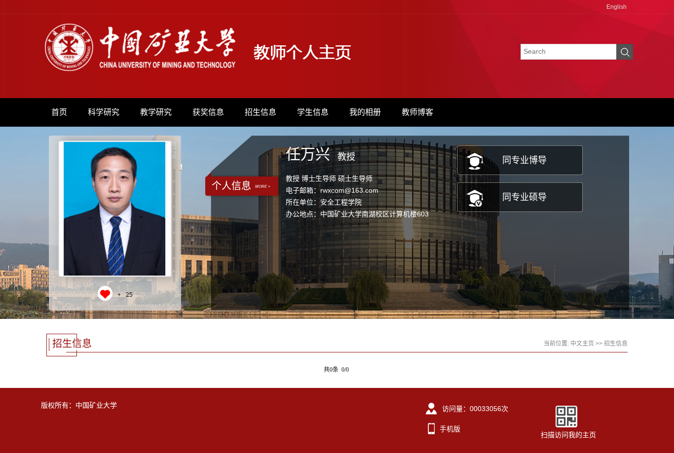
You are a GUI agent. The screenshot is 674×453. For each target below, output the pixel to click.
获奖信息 (208, 112)
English (616, 6)
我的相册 (365, 112)
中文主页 (582, 343)
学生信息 (313, 112)
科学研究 (103, 112)
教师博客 (417, 112)
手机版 (450, 429)
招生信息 (260, 112)
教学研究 (156, 112)
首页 (59, 112)
